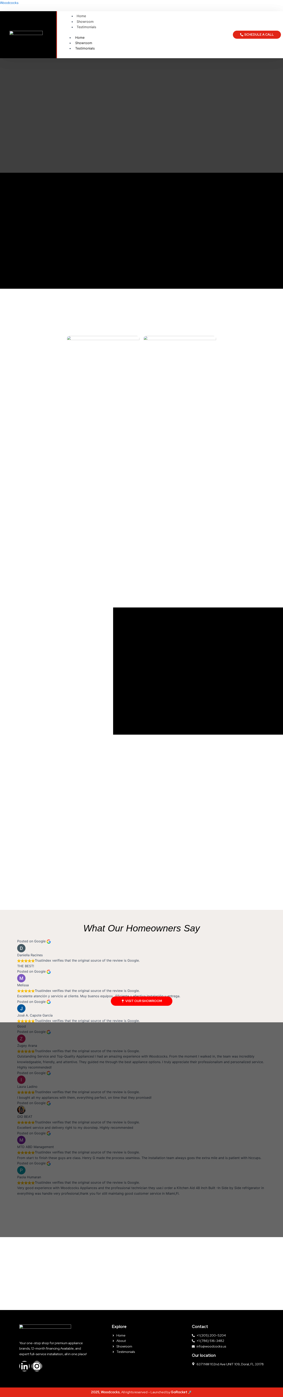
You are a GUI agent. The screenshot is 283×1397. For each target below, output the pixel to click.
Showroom (85, 21)
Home (81, 16)
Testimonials (86, 27)
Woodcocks (9, 3)
